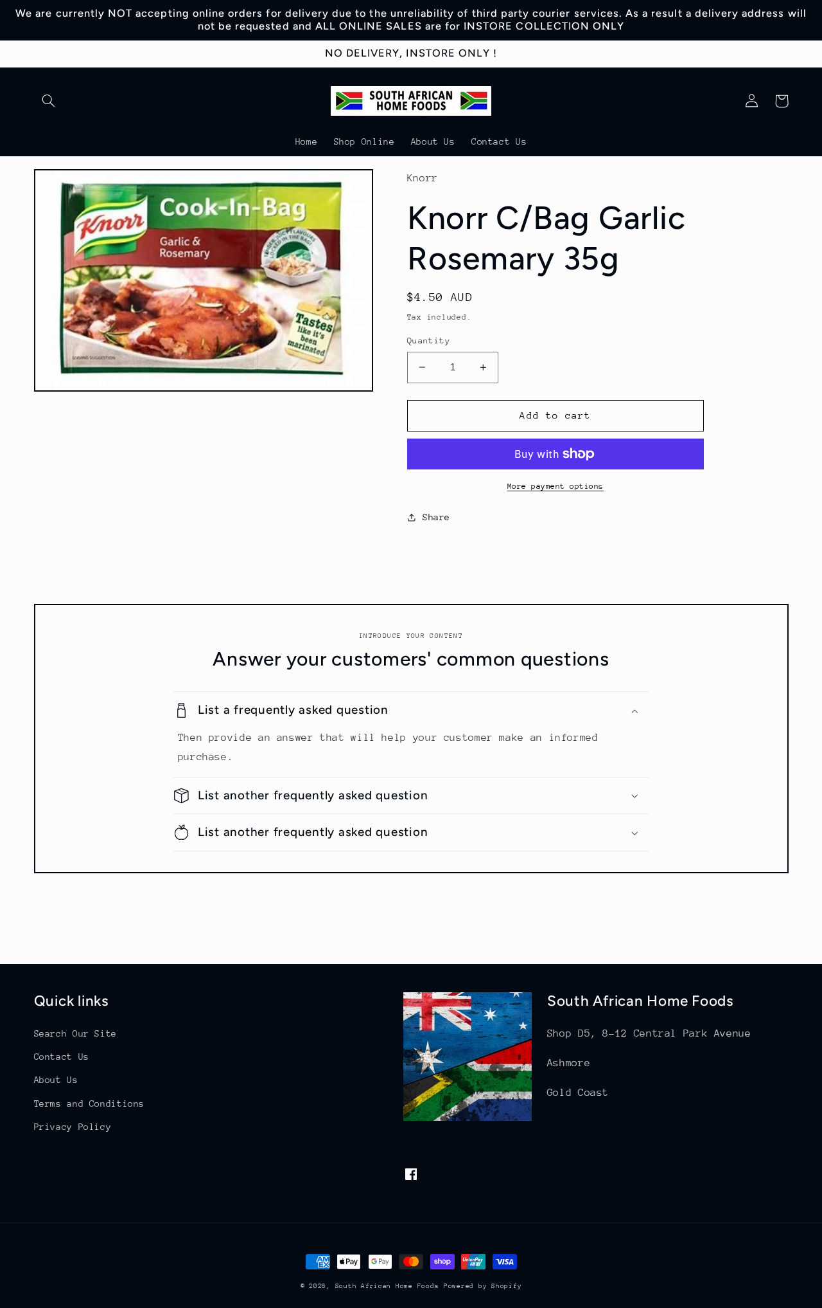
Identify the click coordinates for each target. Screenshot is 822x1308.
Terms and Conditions (89, 1103)
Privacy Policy (73, 1127)
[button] (49, 101)
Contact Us (61, 1056)
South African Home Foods (387, 1286)
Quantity (428, 340)
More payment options (555, 486)
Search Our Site (75, 1033)
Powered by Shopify (482, 1286)
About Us (56, 1080)
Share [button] (436, 517)
